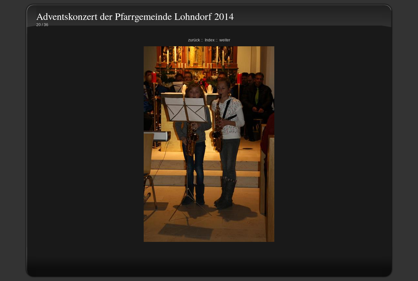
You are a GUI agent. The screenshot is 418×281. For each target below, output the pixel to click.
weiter (224, 40)
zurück (194, 40)
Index (210, 40)
